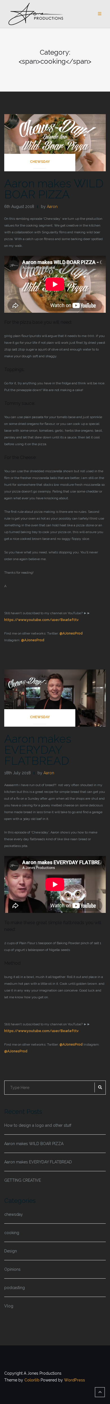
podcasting (14, 1287)
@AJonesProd (71, 633)
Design (10, 1251)
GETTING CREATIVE (22, 1180)
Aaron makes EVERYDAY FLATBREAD (37, 749)
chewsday (40, 162)
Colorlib (31, 1380)
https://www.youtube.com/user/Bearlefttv (41, 620)
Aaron (52, 206)
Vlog (8, 1306)
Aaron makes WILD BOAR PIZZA (54, 189)
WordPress (74, 1380)
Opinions (12, 1269)
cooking (11, 1232)
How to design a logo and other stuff (37, 1125)
